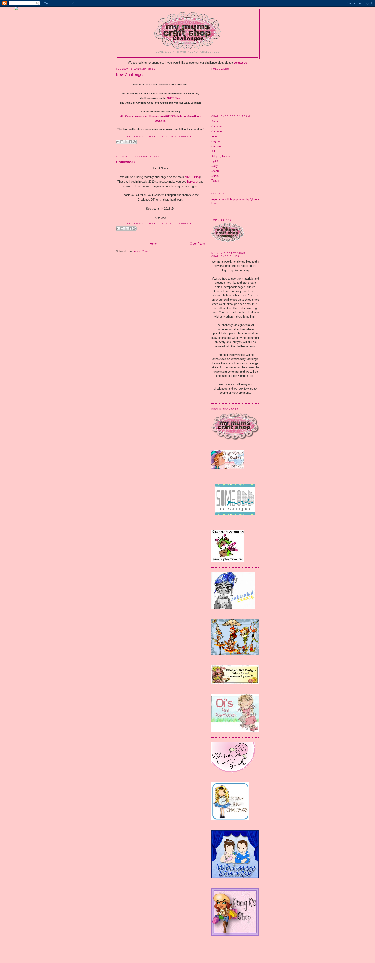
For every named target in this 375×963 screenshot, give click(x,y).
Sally (214, 166)
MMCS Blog (173, 98)
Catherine (217, 131)
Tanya (215, 180)
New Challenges (130, 74)
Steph (215, 171)
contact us (240, 62)
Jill (213, 151)
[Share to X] (126, 142)
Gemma (216, 146)
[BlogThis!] (122, 142)
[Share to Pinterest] (134, 142)
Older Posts (197, 243)
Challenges (125, 162)
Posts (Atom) (141, 251)
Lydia (214, 161)
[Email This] (118, 142)
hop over (192, 181)
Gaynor (215, 141)
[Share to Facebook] (130, 142)
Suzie (215, 176)
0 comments (183, 136)
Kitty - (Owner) (220, 156)
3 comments (183, 223)
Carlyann (216, 126)
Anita (214, 121)
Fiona (214, 136)
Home (153, 243)
